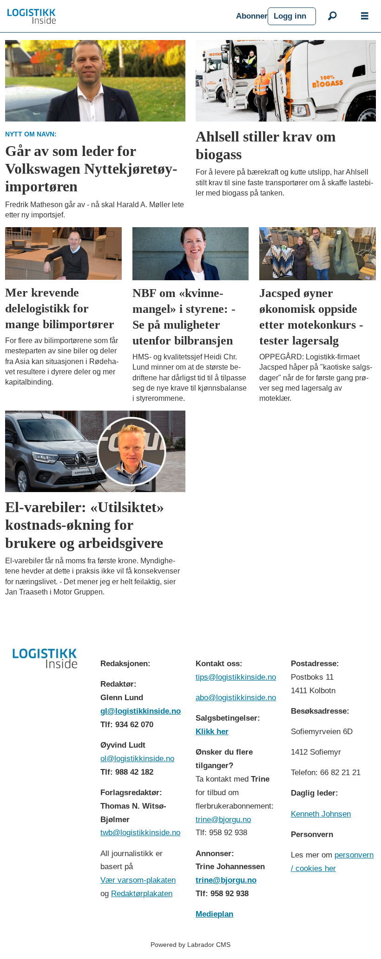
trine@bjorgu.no (223, 819)
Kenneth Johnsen (321, 814)
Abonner (252, 16)
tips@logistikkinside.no (236, 677)
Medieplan (214, 914)
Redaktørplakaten (141, 893)
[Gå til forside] (118, 16)
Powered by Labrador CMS (190, 944)
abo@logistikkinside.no (236, 697)
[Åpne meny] (364, 16)
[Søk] (332, 16)
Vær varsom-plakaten (138, 880)
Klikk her (212, 731)
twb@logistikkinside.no (140, 832)
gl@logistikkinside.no (140, 711)
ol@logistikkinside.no (137, 758)
